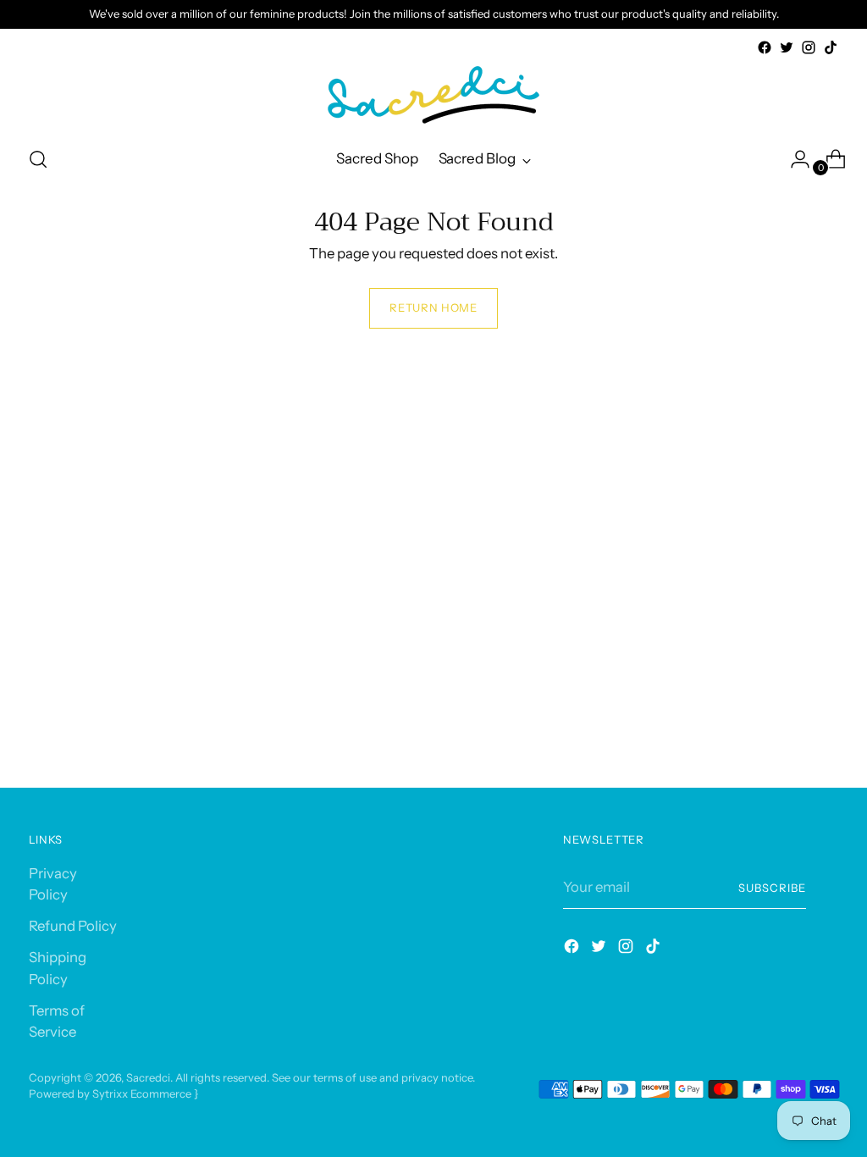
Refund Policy (73, 925)
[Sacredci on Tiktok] (830, 47)
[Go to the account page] (793, 159)
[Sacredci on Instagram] (808, 47)
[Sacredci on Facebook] (764, 47)
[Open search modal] (38, 159)
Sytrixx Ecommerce (141, 1093)
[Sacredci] (433, 95)
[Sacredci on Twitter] (786, 47)
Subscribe (772, 887)
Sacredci (148, 1077)
